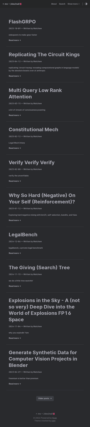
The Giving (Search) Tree (39, 267)
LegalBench (23, 234)
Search (62, 4)
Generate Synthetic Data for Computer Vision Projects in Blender (43, 359)
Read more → (15, 40)
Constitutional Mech (33, 129)
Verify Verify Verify (32, 162)
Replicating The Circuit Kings (44, 54)
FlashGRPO (22, 22)
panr (54, 421)
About (54, 4)
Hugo (54, 418)
